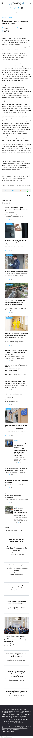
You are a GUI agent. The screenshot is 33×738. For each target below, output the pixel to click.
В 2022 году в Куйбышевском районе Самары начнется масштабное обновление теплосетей (15, 303)
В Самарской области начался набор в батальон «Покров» (16, 692)
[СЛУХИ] (16, 422)
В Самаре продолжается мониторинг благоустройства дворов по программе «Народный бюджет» (16, 673)
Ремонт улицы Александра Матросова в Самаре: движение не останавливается (20, 512)
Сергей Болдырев (7, 729)
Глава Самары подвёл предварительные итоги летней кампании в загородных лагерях (16, 567)
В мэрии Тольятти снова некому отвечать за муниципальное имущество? (16, 352)
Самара (28, 185)
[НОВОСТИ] (16, 237)
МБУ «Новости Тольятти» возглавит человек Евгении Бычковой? (14, 396)
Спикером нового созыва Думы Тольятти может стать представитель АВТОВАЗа (16, 427)
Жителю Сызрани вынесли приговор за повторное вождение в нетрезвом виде (16, 495)
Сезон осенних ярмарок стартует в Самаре (16, 586)
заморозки (5, 185)
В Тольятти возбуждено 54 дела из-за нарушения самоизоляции (16, 272)
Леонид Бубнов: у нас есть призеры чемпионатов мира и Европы (16, 469)
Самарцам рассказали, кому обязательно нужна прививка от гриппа (16, 548)
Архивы (7, 527)
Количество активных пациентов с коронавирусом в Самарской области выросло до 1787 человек (16, 336)
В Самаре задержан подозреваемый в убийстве (16, 481)
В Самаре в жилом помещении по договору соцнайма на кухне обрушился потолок (16, 242)
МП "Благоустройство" (17, 185)
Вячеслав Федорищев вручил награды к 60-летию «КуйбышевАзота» (16, 654)
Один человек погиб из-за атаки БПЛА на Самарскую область (16, 603)
